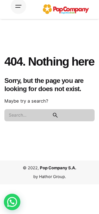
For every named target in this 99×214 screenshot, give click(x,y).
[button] (12, 202)
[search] (55, 115)
